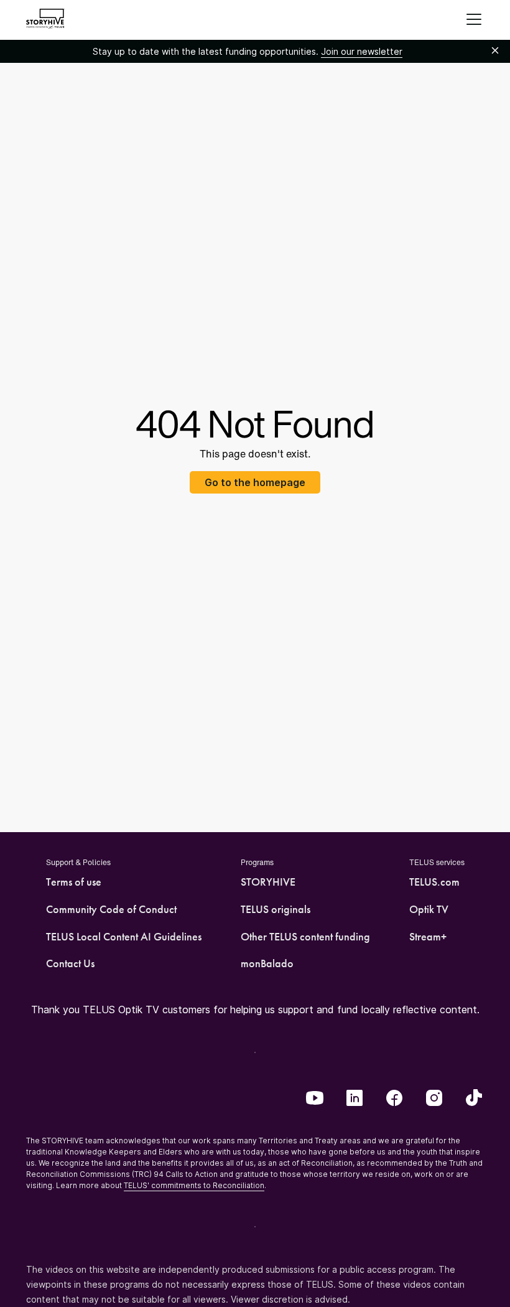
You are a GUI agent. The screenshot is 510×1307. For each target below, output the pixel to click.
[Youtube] (315, 1099)
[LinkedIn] (354, 1099)
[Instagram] (434, 1099)
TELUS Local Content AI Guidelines (124, 936)
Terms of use (73, 882)
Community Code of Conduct (111, 909)
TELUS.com (434, 882)
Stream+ (428, 936)
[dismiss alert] (495, 51)
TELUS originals (275, 909)
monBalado (267, 963)
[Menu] (474, 19)
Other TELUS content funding (305, 936)
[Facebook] (394, 1099)
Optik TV (428, 909)
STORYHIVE (268, 882)
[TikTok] (474, 1099)
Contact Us (70, 963)
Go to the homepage (255, 482)
